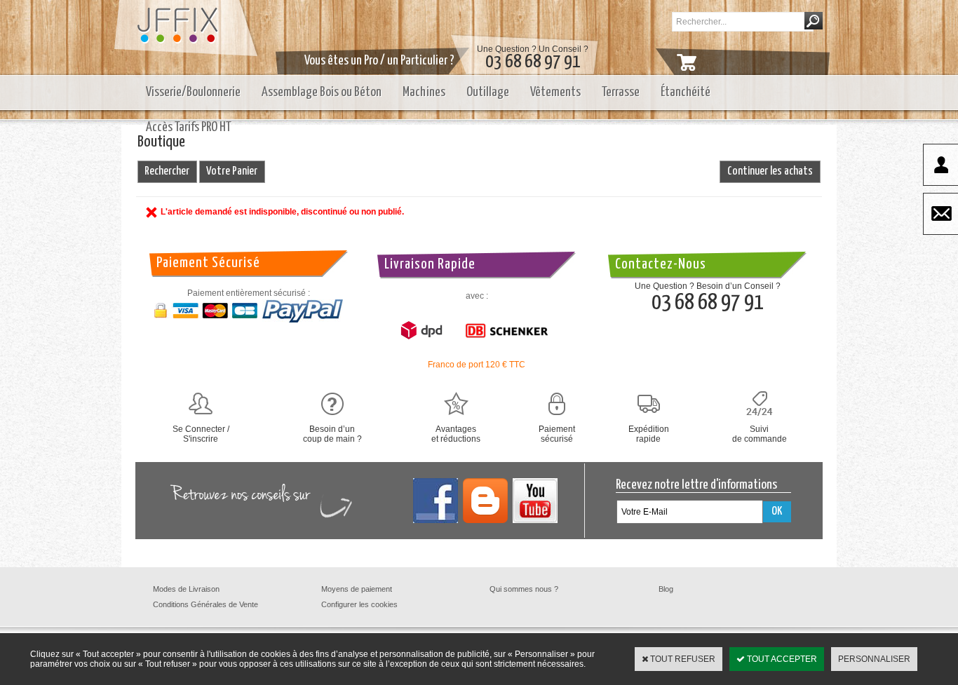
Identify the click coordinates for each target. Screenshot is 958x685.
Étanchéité (685, 92)
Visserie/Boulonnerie (193, 92)
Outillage (487, 92)
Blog (666, 589)
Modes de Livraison (186, 589)
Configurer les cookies (359, 604)
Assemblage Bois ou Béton (322, 92)
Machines (424, 92)
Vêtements (555, 92)
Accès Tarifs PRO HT (188, 127)
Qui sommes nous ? (524, 589)
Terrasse (621, 92)
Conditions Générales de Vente (205, 604)
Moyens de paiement (356, 589)
